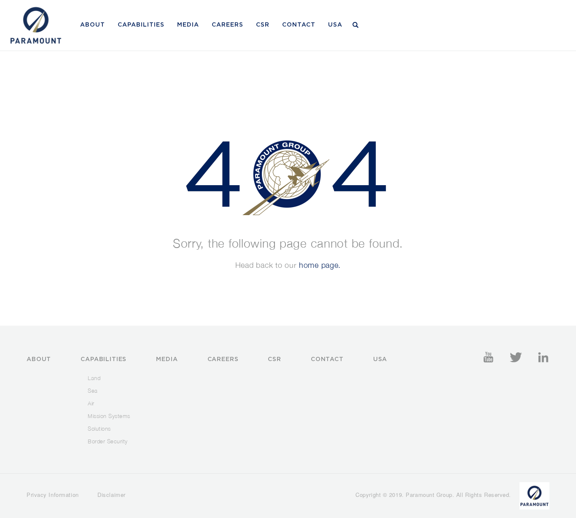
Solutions (99, 428)
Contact (298, 25)
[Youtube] (488, 357)
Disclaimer (111, 495)
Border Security (108, 441)
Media (188, 25)
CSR (262, 25)
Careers (227, 25)
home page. (320, 265)
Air (91, 403)
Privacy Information (53, 495)
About (92, 25)
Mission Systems (109, 416)
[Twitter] (515, 357)
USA (335, 25)
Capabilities (141, 25)
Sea (93, 390)
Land (94, 378)
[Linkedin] (543, 357)
